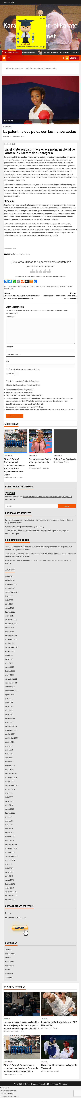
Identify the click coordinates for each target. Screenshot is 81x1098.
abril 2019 (9, 829)
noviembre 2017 (11, 896)
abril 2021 (9, 758)
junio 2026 (9, 576)
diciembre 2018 (11, 845)
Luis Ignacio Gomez (52, 286)
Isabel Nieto (25, 286)
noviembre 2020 (11, 778)
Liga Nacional (40, 286)
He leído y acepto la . (23, 381)
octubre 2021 (10, 734)
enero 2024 (9, 632)
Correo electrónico (13, 354)
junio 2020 (9, 797)
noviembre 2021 (11, 730)
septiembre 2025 (11, 592)
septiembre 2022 (11, 691)
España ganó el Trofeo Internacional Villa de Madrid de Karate (60, 296)
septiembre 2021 (11, 738)
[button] (9, 58)
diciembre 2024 (11, 620)
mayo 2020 (9, 801)
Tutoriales (9, 977)
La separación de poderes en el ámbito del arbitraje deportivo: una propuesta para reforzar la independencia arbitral (21, 1025)
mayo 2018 (9, 872)
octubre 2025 (10, 588)
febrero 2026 (10, 580)
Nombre (9, 347)
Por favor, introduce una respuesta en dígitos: (22, 369)
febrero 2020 (10, 813)
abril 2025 (9, 604)
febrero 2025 (10, 612)
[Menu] (9, 58)
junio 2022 (9, 703)
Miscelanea (9, 966)
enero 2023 (9, 675)
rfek (12, 288)
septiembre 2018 (11, 856)
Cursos (8, 958)
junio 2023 (9, 655)
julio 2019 (8, 817)
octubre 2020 (10, 781)
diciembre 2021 (11, 726)
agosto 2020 (10, 789)
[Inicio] (4, 58)
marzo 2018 (9, 880)
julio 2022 (8, 699)
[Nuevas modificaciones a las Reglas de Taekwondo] (59, 1047)
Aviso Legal (4, 1088)
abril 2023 (9, 663)
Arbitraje (8, 950)
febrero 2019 (10, 837)
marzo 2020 (9, 809)
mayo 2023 (9, 659)
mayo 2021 (9, 754)
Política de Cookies (7, 1094)
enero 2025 (9, 616)
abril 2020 (9, 805)
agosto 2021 (10, 742)
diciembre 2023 (11, 636)
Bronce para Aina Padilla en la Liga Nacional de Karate (40, 462)
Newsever (52, 1084)
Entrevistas (9, 962)
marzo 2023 (9, 667)
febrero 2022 (10, 718)
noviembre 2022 (11, 683)
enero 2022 (9, 722)
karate (33, 286)
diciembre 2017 (11, 892)
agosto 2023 (10, 651)
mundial (69, 286)
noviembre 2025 (11, 584)
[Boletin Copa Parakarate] (65, 441)
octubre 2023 (10, 643)
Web (7, 362)
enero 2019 (9, 841)
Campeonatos (7, 127)
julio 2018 (8, 864)
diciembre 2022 (11, 679)
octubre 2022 (10, 687)
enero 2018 (9, 888)
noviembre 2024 (11, 624)
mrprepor (63, 286)
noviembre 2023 (11, 640)
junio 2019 (9, 821)
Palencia (6, 288)
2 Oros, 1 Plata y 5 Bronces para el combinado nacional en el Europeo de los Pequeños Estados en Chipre (21, 1068)
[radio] (32, 271)
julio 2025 (8, 596)
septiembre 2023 (11, 647)
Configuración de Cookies (9, 1097)
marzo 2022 (9, 714)
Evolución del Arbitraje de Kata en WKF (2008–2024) (42, 52)
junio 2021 (9, 750)
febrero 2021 (10, 766)
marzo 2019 (9, 833)
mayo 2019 (9, 825)
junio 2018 (9, 868)
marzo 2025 (9, 608)
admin (7, 136)
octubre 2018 (10, 852)
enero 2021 (9, 770)
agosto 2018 (10, 860)
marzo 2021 (9, 762)
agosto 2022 (10, 695)
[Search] (63, 58)
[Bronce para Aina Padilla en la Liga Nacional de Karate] (40, 441)
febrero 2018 (10, 884)
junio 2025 (9, 600)
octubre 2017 (10, 900)
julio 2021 (8, 746)
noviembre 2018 (11, 848)
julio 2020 (8, 793)
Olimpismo (9, 973)
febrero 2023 (10, 671)
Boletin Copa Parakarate (65, 459)
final (19, 286)
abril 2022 (9, 710)
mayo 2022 (9, 707)
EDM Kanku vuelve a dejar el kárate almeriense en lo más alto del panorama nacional (22, 296)
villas (7, 560)
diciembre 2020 (11, 774)
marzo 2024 (9, 628)
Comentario (11, 317)
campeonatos (12, 286)
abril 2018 (9, 876)
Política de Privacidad (31, 381)
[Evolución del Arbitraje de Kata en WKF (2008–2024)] (59, 1004)
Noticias (8, 970)
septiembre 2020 (11, 785)
